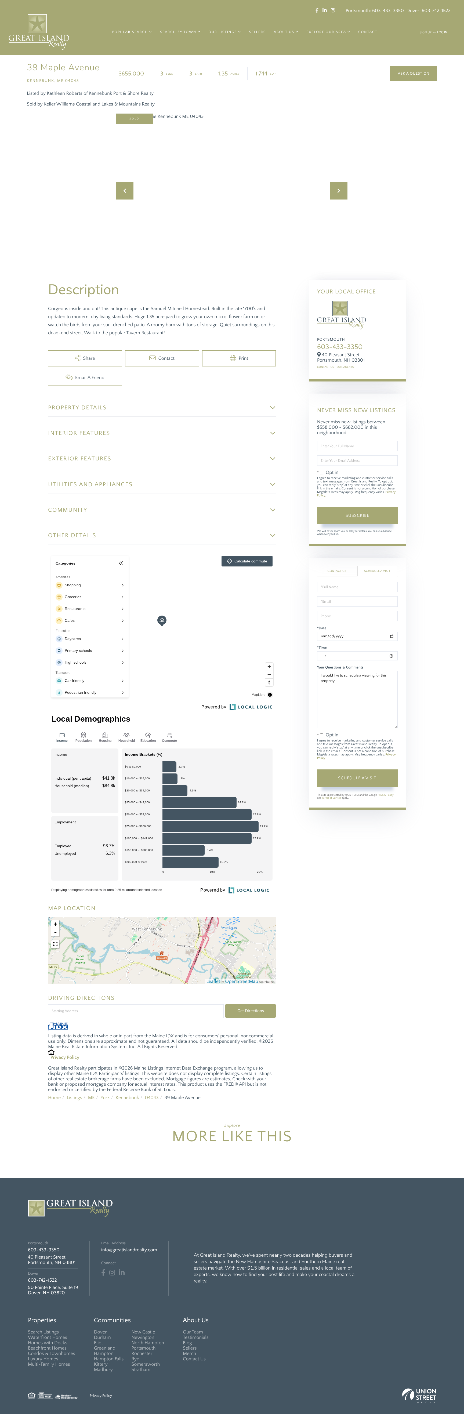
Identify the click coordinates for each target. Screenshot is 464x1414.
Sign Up (426, 32)
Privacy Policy (64, 1057)
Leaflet (213, 981)
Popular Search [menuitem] (130, 32)
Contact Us (325, 367)
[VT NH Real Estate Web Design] (419, 1395)
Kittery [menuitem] (101, 1364)
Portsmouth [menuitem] (143, 1348)
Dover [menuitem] (100, 1332)
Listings (74, 1097)
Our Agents (345, 367)
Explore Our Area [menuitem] (326, 32)
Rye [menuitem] (135, 1359)
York (105, 1097)
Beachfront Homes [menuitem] (47, 1348)
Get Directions (250, 1010)
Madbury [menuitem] (103, 1369)
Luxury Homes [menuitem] (43, 1359)
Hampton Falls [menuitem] (109, 1359)
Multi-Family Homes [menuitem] (49, 1364)
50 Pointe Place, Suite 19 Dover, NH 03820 (53, 1290)
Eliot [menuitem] (98, 1343)
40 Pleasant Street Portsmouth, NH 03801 (51, 1260)
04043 (151, 1097)
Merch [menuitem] (189, 1353)
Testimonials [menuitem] (196, 1337)
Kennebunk (127, 1097)
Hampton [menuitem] (104, 1353)
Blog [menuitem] (187, 1343)
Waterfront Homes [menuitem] (47, 1337)
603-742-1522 (436, 10)
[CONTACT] (413, 73)
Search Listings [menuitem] (43, 1332)
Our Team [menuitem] (193, 1332)
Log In (442, 32)
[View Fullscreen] (55, 944)
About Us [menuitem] (284, 32)
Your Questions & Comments (340, 667)
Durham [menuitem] (102, 1337)
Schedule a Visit (377, 571)
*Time (322, 648)
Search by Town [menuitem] (178, 32)
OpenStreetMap (241, 981)
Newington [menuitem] (142, 1337)
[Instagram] (112, 1273)
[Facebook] (103, 1273)
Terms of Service (331, 798)
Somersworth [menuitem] (145, 1364)
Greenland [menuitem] (104, 1348)
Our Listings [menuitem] (222, 32)
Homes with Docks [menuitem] (47, 1343)
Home (54, 1097)
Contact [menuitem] (367, 32)
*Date (322, 628)
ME (91, 1097)
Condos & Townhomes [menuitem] (51, 1353)
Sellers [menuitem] (257, 32)
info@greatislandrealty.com (129, 1250)
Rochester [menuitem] (141, 1353)
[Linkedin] (122, 1273)
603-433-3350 (388, 10)
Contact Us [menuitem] (194, 1359)
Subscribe (357, 515)
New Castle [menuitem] (143, 1332)
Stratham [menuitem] (140, 1369)
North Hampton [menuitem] (147, 1343)
